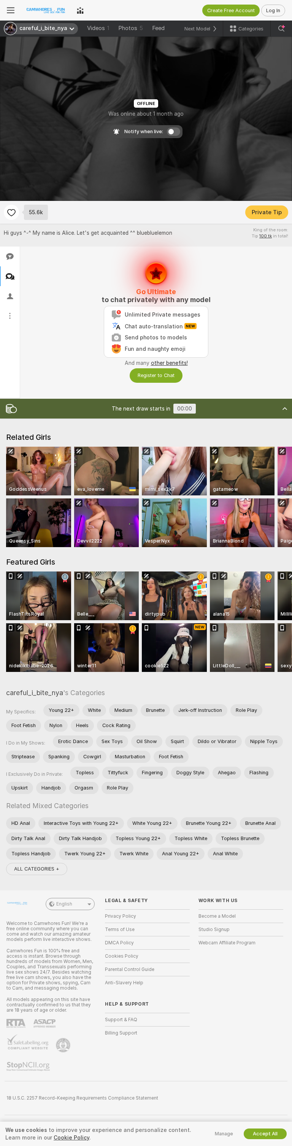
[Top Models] (80, 10)
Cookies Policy (121, 956)
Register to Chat (156, 375)
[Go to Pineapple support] (64, 1045)
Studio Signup (214, 929)
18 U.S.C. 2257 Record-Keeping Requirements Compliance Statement (82, 1098)
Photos (130, 28)
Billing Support (121, 1033)
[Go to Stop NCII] (28, 1066)
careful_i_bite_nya (34, 693)
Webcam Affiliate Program (227, 942)
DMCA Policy (119, 942)
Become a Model (217, 916)
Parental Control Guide (129, 969)
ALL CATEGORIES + (36, 869)
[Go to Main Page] (45, 10)
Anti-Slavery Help (124, 982)
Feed (158, 28)
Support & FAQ (121, 1019)
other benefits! (169, 363)
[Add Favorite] (11, 212)
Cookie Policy (71, 1138)
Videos (98, 28)
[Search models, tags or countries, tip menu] (281, 29)
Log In (273, 10)
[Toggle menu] (10, 10)
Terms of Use (120, 929)
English (64, 904)
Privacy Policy (120, 916)
